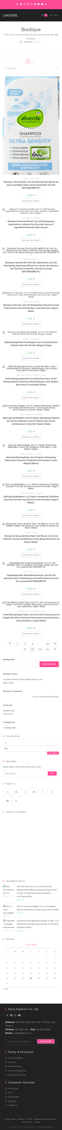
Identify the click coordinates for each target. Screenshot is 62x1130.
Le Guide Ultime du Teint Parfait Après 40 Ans (22, 679)
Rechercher (9, 659)
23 (39, 649)
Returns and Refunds (17, 1071)
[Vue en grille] (27, 61)
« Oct (5, 989)
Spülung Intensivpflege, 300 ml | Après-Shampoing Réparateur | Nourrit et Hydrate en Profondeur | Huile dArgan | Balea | (31, 460)
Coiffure (35, 532)
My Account (13, 1088)
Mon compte (27, 1122)
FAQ (10, 1093)
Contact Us (12, 1105)
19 (47, 643)
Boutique (21, 1119)
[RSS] (45, 4)
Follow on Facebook (16, 812)
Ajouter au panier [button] (31, 201)
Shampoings (35, 178)
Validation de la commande (44, 1119)
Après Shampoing (27, 414)
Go (52, 774)
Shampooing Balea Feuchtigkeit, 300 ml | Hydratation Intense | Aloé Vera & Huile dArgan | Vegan (31, 343)
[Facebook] (21, 4)
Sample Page (10, 1119)
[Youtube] (8, 801)
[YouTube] (42, 4)
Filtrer (53, 753)
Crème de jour (28, 572)
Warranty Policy (15, 1066)
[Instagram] (31, 4)
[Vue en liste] (34, 61)
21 (25, 649)
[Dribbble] (28, 4)
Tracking (12, 1101)
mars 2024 (8, 714)
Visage (43, 375)
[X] (17, 4)
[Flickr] (38, 4)
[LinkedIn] (35, 4)
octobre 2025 (8, 711)
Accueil (37, 1122)
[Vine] (52, 792)
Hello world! (8, 683)
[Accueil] (21, 42)
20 (54, 643)
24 (47, 649)
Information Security (17, 1075)
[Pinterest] (24, 4)
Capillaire (25, 178)
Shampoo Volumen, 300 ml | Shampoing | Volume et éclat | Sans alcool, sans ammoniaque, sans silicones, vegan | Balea (31, 308)
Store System (14, 1097)
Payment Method (15, 1058)
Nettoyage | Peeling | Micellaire (28, 375)
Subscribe (46, 1041)
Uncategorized (9, 728)
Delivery (11, 1062)
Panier (29, 1119)
